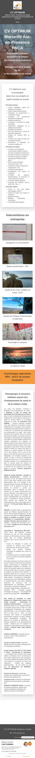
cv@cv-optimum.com (19, 733)
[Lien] (17, 232)
